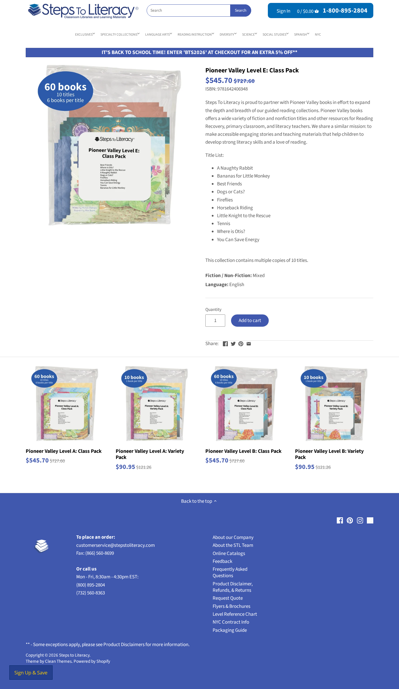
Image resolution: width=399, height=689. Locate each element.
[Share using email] (248, 343)
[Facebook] (340, 520)
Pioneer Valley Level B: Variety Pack (329, 454)
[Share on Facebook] (225, 343)
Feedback (222, 561)
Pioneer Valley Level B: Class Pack (243, 451)
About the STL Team (233, 545)
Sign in (283, 11)
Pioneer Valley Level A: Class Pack (64, 451)
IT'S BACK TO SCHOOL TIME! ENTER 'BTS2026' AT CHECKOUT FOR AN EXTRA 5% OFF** (199, 52)
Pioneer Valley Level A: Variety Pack (150, 454)
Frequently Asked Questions (230, 572)
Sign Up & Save (31, 672)
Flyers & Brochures (231, 606)
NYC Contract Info (231, 622)
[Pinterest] (350, 520)
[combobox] (199, 10)
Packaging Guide (230, 630)
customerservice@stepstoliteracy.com (115, 545)
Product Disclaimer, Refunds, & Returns (233, 587)
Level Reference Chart (235, 614)
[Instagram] (360, 520)
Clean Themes (58, 661)
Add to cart (250, 320)
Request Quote (228, 598)
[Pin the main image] (240, 343)
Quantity (213, 309)
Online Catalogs (229, 553)
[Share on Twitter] (233, 343)
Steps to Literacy (74, 655)
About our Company (233, 537)
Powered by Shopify (92, 661)
